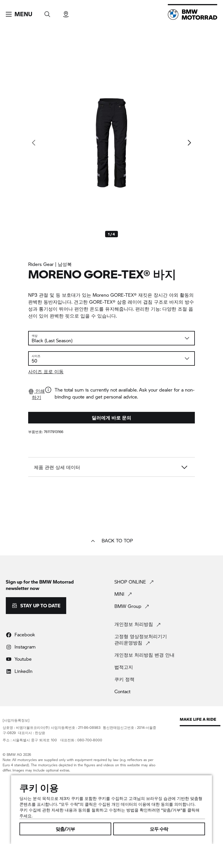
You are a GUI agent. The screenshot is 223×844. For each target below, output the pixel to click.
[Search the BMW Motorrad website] (47, 12)
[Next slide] (189, 142)
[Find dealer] (65, 12)
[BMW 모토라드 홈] (192, 14)
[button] (19, 14)
